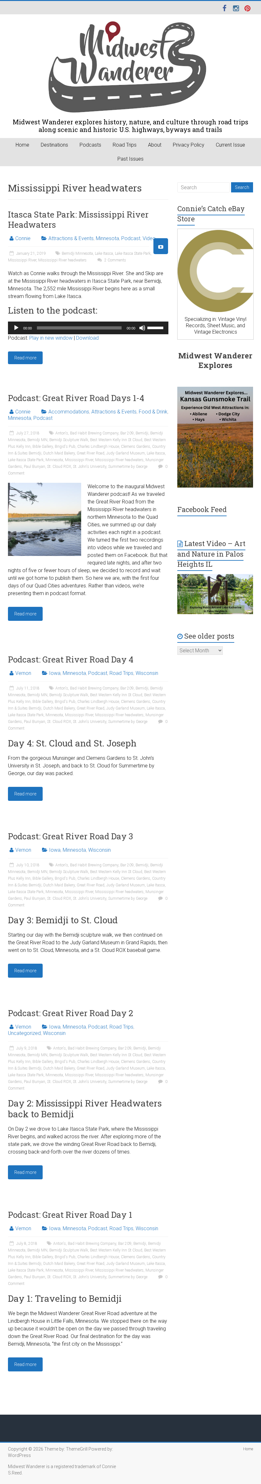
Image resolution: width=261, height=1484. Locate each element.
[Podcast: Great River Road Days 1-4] (44, 486)
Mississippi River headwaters (62, 260)
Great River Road (90, 453)
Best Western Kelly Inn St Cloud (116, 440)
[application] (88, 328)
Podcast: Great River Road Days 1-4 (76, 397)
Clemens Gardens (135, 446)
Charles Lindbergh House (98, 446)
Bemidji (142, 433)
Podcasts (90, 145)
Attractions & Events (71, 238)
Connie (23, 238)
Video (149, 238)
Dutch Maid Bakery (59, 453)
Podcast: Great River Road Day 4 (70, 659)
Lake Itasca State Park (133, 253)
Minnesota (107, 238)
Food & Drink (153, 412)
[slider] (156, 327)
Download (87, 338)
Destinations (54, 145)
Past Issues (130, 159)
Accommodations (68, 412)
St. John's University (89, 466)
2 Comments (114, 260)
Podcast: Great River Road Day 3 (70, 836)
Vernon (23, 673)
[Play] (16, 328)
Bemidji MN (37, 440)
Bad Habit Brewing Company (94, 433)
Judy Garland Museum (125, 453)
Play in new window (51, 338)
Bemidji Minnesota (77, 253)
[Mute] (142, 328)
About (154, 145)
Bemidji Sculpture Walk (68, 440)
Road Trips (125, 145)
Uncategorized (24, 1033)
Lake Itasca (104, 253)
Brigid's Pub (65, 446)
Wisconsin (147, 673)
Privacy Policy (188, 145)
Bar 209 (127, 433)
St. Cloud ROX (59, 466)
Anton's (61, 433)
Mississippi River (22, 260)
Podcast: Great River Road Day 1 (70, 1214)
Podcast (130, 238)
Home (22, 145)
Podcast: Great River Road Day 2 (70, 1013)
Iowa (54, 673)
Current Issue (230, 145)
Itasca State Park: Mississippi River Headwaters (78, 219)
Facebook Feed (202, 509)
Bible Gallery (42, 446)
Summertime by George (127, 466)
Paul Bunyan (34, 466)
